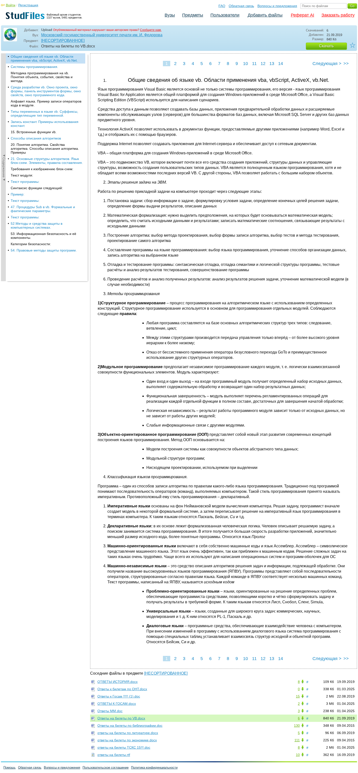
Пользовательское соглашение (106, 767)
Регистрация (28, 5)
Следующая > (326, 63)
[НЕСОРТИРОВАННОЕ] (63, 40)
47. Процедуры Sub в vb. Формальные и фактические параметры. (43, 209)
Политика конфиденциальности (154, 767)
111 (297, 740)
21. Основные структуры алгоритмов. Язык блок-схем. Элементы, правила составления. (47, 161)
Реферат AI (302, 15)
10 (245, 63)
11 (254, 63)
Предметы (192, 15)
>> (346, 63)
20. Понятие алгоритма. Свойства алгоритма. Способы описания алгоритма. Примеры (45, 148)
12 (263, 63)
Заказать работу (338, 15)
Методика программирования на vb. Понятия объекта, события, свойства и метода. (42, 77)
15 (298, 696)
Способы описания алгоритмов (36, 138)
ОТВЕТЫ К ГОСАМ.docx (116, 704)
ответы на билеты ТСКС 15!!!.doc (123, 747)
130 (297, 725)
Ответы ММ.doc (109, 711)
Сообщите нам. (150, 29)
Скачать (326, 46)
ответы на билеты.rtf (113, 755)
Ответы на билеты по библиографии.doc (129, 725)
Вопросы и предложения (277, 6)
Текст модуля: (22, 175)
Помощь (9, 767)
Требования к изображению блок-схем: (42, 169)
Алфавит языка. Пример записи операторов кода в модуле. (46, 103)
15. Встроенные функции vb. (34, 132)
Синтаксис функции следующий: (37, 188)
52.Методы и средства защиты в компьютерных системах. (36, 225)
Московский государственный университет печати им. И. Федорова (101, 35)
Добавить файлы (265, 15)
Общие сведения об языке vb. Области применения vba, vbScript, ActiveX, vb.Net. (44, 58)
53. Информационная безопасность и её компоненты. (43, 236)
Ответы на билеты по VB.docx (121, 718)
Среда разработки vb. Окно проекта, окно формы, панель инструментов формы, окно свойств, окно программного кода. (46, 91)
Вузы (170, 15)
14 (280, 63)
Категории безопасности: (31, 244)
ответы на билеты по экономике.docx (127, 740)
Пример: (17, 194)
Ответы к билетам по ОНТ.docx (122, 689)
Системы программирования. (34, 67)
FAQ (221, 6)
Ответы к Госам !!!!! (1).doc (118, 696)
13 (271, 63)
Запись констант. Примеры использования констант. (44, 124)
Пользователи (224, 15)
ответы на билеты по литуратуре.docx (127, 733)
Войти (10, 5)
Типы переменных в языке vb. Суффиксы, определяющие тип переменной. (44, 113)
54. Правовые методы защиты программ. (44, 250)
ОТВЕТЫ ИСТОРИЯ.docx (117, 682)
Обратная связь (241, 6)
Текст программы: (25, 182)
